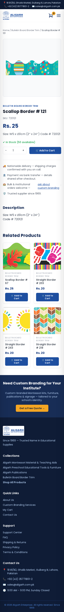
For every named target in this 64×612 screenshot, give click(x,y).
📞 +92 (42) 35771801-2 (16, 6)
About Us (8, 500)
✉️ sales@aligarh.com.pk (46, 6)
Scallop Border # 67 (16, 281)
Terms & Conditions (15, 552)
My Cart (8, 510)
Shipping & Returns (14, 542)
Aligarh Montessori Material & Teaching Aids (30, 462)
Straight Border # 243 (15, 346)
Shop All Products (14, 482)
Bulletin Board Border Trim (25, 30)
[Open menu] (58, 15)
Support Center (12, 532)
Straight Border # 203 (46, 281)
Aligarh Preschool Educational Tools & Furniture (32, 467)
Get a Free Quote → (32, 408)
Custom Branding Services (19, 505)
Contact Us (10, 515)
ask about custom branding (48, 186)
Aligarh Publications (15, 472)
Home (6, 30)
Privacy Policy (11, 547)
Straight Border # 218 (46, 346)
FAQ (5, 537)
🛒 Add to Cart (45, 150)
